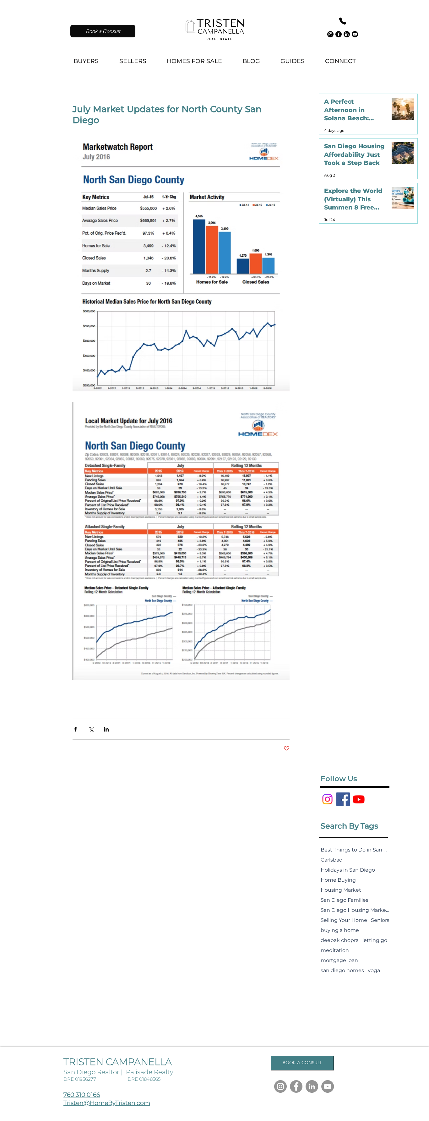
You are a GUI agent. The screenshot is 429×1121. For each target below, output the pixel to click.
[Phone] (342, 21)
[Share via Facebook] (76, 729)
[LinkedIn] (347, 34)
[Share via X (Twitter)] (91, 729)
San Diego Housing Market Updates (355, 910)
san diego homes (342, 970)
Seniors (380, 920)
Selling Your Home (344, 920)
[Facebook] (338, 34)
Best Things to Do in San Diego (355, 850)
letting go (374, 940)
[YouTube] (327, 1086)
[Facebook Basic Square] (343, 799)
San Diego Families (344, 900)
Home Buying (338, 880)
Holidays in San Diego (348, 870)
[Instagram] (330, 34)
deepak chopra (340, 940)
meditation (335, 950)
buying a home (340, 930)
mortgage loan (339, 960)
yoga (374, 970)
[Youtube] (355, 34)
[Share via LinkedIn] (106, 729)
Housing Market (341, 890)
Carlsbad (332, 860)
